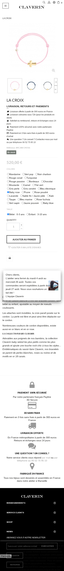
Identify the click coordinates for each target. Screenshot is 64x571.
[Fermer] (61, 270)
